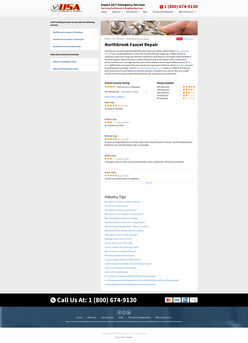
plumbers (180, 65)
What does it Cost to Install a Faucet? (121, 234)
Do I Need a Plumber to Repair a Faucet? (122, 201)
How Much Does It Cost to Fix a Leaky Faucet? (125, 222)
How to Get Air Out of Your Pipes (119, 243)
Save (180, 39)
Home (104, 11)
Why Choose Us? (186, 11)
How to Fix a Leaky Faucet (116, 205)
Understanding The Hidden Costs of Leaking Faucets (128, 263)
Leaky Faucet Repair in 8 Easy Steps (120, 267)
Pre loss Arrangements (163, 11)
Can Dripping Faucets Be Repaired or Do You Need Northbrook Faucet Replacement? (142, 280)
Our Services (131, 11)
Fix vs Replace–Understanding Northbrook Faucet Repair (130, 276)
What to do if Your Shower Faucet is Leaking (124, 230)
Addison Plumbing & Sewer (65, 61)
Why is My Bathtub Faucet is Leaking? (121, 218)
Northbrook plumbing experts (150, 68)
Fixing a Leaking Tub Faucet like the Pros (123, 259)
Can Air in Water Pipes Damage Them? (122, 247)
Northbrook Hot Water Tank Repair (68, 39)
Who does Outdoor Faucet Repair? (120, 255)
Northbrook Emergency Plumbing (67, 32)
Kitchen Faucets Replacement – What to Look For (126, 226)
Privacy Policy (120, 337)
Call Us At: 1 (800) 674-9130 (97, 300)
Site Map (129, 337)
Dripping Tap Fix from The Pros (118, 238)
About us (116, 11)
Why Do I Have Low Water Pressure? (120, 251)
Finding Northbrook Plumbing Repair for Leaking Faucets (130, 284)
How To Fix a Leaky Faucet (116, 272)
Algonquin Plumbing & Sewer (65, 68)
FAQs (145, 11)
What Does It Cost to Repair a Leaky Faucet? (124, 214)
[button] (122, 12)
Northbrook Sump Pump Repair (67, 46)
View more (149, 183)
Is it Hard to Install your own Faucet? (121, 210)
